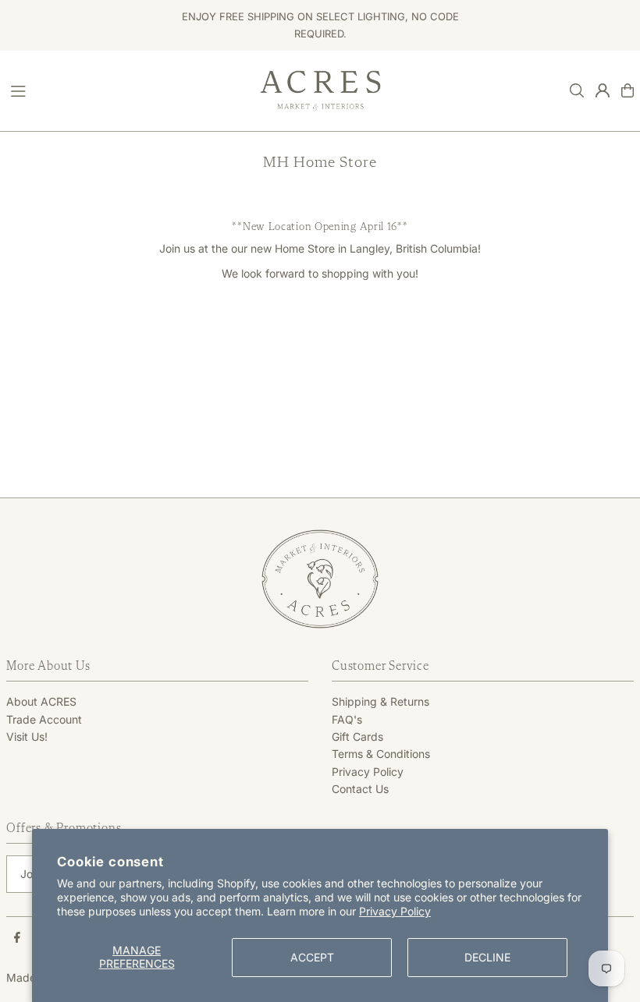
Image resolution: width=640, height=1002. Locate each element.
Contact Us (360, 788)
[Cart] (627, 90)
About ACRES (41, 701)
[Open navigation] (127, 89)
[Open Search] (577, 90)
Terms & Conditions (381, 753)
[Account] (603, 90)
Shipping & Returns (380, 701)
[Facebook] (17, 938)
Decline (487, 957)
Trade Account (44, 719)
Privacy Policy (395, 911)
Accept (312, 957)
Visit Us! (27, 736)
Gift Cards (357, 736)
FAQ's (347, 719)
